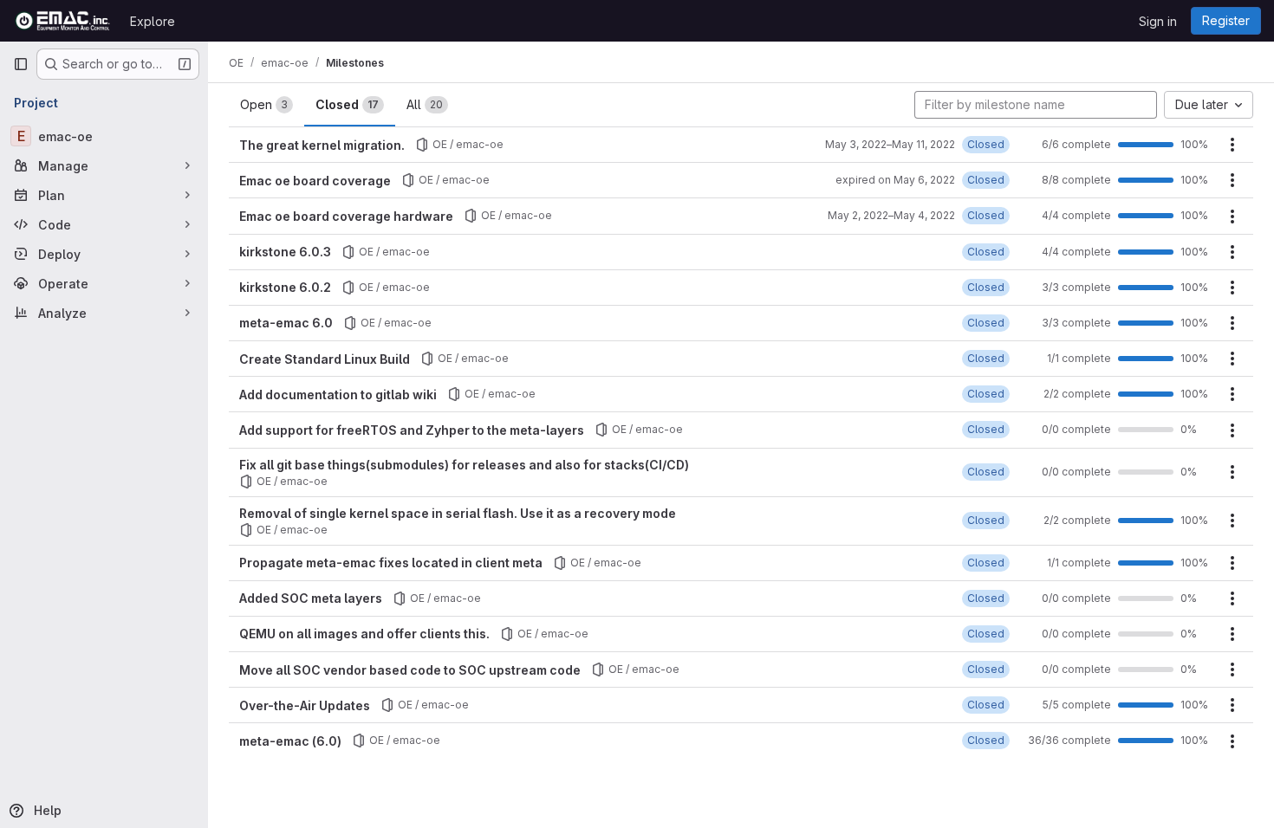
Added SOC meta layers (310, 598)
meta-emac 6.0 (286, 322)
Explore (152, 21)
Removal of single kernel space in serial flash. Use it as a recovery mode (457, 513)
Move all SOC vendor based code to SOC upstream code (410, 670)
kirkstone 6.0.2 (285, 287)
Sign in (1158, 21)
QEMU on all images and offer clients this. (364, 633)
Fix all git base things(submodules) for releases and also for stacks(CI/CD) (464, 464)
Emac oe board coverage (315, 180)
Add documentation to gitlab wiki (338, 394)
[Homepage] (63, 21)
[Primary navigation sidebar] (21, 64)
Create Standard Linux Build (324, 359)
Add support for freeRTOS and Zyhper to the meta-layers (411, 430)
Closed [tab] (347, 104)
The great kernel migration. (322, 145)
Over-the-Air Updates (304, 705)
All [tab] (424, 104)
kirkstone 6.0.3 (285, 251)
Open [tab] (264, 104)
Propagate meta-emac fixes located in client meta (391, 562)
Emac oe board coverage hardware (346, 216)
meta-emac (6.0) (290, 741)
